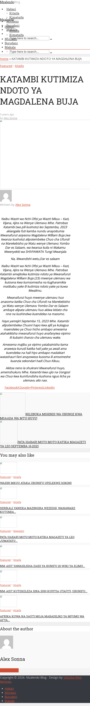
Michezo (11, 39)
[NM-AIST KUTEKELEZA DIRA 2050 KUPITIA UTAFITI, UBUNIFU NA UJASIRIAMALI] (8, 581)
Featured (6, 66)
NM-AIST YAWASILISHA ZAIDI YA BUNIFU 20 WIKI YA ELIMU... (42, 566)
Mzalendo (7, 20)
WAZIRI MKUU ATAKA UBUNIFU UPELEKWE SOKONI (36, 483)
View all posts (9, 670)
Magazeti (18, 531)
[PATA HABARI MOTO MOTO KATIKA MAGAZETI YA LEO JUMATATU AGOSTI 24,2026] (8, 527)
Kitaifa (14, 31)
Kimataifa (16, 35)
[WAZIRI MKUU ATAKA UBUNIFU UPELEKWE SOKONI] (8, 473)
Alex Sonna (10, 118)
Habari (9, 27)
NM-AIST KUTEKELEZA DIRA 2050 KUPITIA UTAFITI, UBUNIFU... (43, 591)
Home (4, 59)
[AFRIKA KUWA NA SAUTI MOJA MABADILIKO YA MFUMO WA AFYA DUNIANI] (8, 606)
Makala (10, 47)
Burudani (11, 43)
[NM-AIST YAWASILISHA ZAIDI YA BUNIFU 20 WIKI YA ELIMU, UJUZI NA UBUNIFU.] (8, 556)
